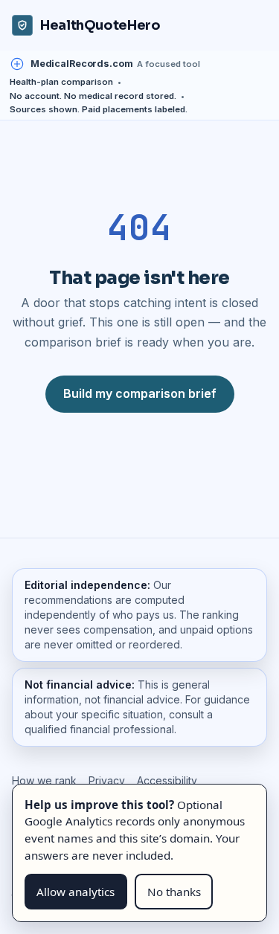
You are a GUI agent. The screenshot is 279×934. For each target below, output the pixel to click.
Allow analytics (75, 891)
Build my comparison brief (140, 393)
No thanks (174, 891)
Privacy (107, 780)
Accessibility (167, 780)
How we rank (44, 780)
